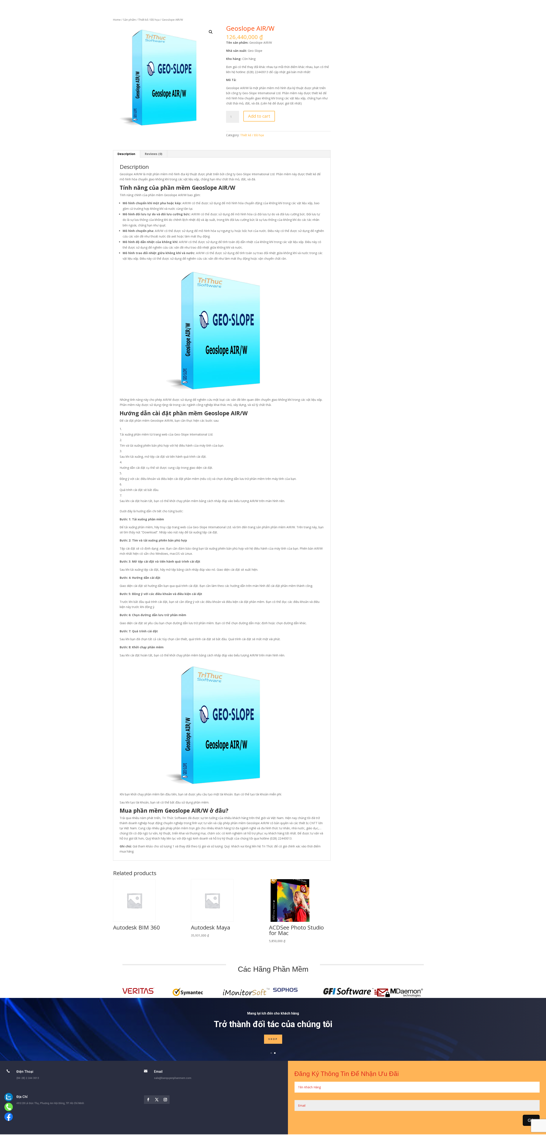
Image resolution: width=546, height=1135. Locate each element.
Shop (273, 1039)
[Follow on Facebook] (148, 1099)
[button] (211, 32)
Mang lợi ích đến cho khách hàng (273, 1013)
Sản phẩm (129, 20)
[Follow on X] (156, 1099)
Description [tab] (126, 154)
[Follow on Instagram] (165, 1099)
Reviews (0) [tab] (153, 154)
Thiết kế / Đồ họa (149, 20)
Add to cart (259, 116)
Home (117, 20)
